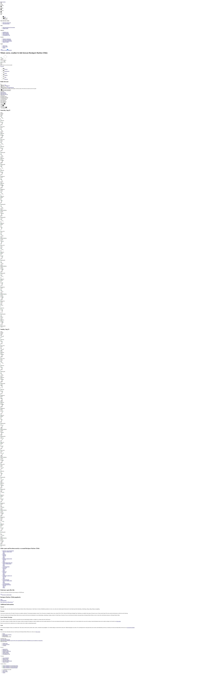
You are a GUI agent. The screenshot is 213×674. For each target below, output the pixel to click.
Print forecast (4, 87)
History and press (6, 33)
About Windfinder (6, 34)
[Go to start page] (0, 0)
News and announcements (7, 40)
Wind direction (3, 92)
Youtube (15, 667)
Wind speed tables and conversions (9, 27)
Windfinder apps (5, 32)
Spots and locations (6, 23)
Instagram (16, 666)
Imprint (4, 47)
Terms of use (5, 45)
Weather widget (5, 28)
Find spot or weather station (6, 594)
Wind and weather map (7, 22)
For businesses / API (6, 35)
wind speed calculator (130, 627)
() (3, 93)
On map (2, 66)
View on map (4, 50)
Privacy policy (5, 46)
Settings (5, 18)
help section (118, 621)
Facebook (10, 50)
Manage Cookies (6, 41)
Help (5, 17)
